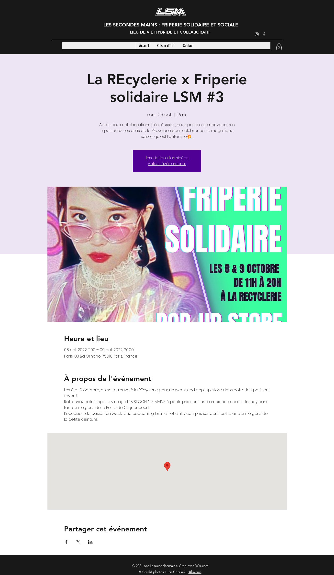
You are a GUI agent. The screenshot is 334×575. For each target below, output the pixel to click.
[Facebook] (264, 34)
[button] (279, 46)
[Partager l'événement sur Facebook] (66, 542)
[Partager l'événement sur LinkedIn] (90, 542)
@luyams (195, 572)
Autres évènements (167, 164)
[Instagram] (256, 34)
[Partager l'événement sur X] (78, 542)
